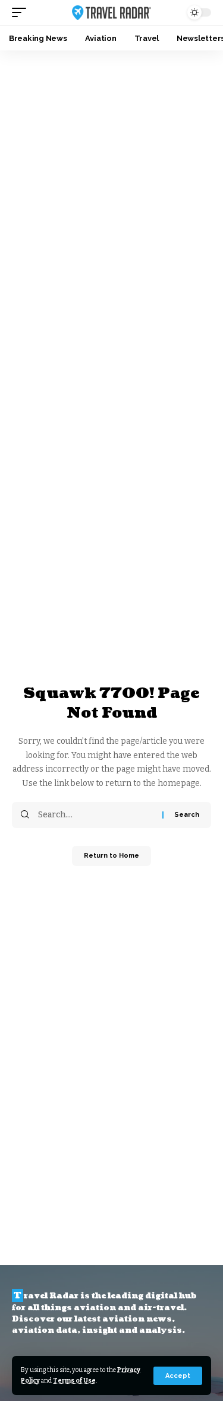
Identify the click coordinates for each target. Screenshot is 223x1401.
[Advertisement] (111, 167)
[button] (177, 1376)
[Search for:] (95, 815)
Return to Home (111, 855)
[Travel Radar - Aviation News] (112, 12)
